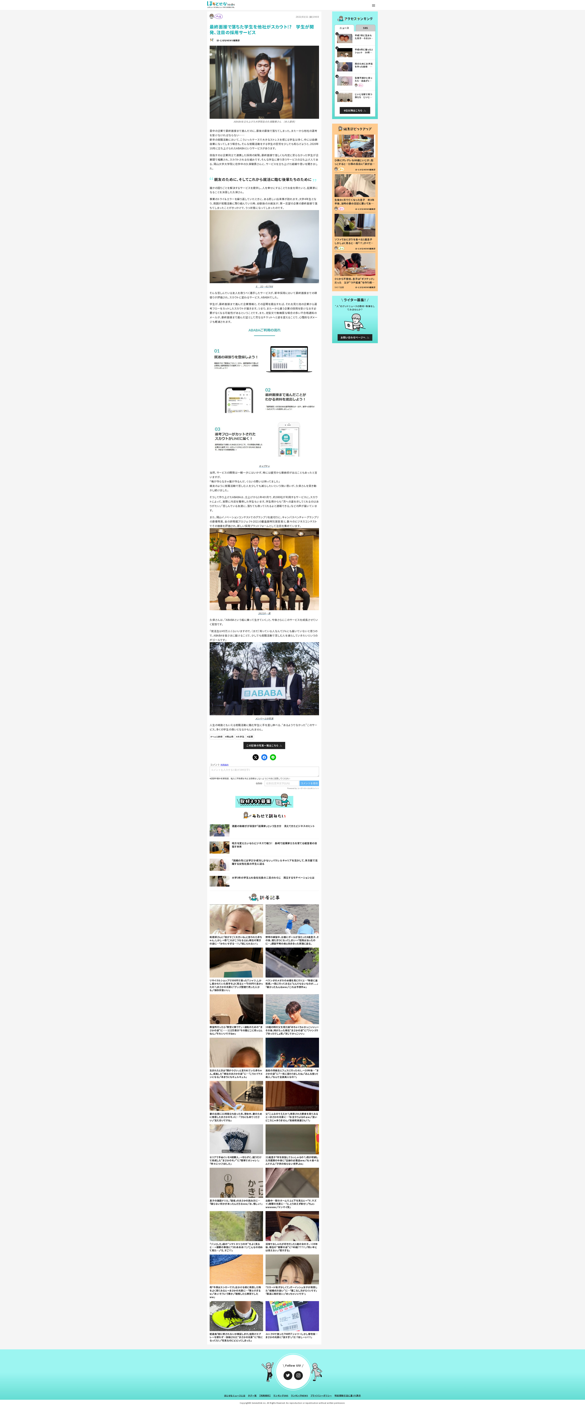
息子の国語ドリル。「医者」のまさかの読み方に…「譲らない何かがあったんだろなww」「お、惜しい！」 (236, 1202)
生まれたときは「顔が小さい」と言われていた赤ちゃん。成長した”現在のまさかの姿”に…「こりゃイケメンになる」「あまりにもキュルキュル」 (236, 1074)
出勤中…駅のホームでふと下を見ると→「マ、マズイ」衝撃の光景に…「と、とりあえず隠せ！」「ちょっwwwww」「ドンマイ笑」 (291, 1204)
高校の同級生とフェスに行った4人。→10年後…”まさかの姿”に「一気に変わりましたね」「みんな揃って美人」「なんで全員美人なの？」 (292, 1074)
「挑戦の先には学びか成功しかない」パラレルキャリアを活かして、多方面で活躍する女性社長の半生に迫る (275, 862)
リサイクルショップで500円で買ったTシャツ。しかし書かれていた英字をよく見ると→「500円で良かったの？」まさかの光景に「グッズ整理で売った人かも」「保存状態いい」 (236, 985)
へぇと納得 (217, 736)
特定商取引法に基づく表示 (348, 1395)
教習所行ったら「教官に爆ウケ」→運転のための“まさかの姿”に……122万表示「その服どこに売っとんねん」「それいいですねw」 (236, 1030)
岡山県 (230, 736)
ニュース (344, 28)
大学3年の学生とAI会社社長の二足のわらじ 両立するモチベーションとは (273, 877)
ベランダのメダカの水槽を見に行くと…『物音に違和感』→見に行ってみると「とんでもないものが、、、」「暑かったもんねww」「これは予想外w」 (292, 984)
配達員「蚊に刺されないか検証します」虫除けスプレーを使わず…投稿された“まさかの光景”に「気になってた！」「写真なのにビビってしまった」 (236, 1337)
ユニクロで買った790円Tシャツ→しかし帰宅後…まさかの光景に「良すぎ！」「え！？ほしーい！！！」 (292, 1335)
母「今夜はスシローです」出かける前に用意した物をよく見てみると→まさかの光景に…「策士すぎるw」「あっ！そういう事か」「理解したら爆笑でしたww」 (235, 1292)
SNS (365, 28)
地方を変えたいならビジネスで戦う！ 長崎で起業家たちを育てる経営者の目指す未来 (274, 844)
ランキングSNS (280, 1395)
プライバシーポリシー (321, 1395)
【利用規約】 (265, 1395)
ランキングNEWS (299, 1395)
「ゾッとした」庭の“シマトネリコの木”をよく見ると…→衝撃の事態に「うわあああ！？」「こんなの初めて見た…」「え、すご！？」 (236, 1247)
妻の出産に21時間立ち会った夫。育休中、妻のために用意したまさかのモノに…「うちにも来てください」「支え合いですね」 (236, 1117)
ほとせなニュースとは (234, 1395)
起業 (250, 736)
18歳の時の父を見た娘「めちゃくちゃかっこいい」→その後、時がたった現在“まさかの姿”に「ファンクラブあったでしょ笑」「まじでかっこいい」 (292, 1030)
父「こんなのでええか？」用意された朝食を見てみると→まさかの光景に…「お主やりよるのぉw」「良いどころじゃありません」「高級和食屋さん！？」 (292, 1117)
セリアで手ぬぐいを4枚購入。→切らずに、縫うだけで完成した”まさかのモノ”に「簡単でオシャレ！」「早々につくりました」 (235, 1160)
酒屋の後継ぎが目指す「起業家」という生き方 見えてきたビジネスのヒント (273, 826)
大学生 (241, 736)
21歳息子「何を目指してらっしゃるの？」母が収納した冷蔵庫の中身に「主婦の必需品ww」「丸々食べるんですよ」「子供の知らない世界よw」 (292, 1160)
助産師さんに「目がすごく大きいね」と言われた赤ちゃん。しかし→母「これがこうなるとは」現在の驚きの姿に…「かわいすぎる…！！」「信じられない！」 (236, 940)
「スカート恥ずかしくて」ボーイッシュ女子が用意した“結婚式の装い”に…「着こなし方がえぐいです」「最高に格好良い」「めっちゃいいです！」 (291, 1290)
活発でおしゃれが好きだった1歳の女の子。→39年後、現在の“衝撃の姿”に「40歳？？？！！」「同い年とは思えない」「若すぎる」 (292, 1247)
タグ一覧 (252, 1395)
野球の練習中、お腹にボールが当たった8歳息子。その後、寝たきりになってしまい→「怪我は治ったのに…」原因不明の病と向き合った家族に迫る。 (292, 940)
